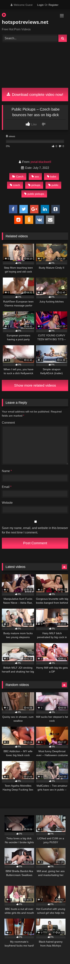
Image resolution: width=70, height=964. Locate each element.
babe (53, 176)
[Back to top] (58, 953)
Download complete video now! (37, 95)
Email (6, 486)
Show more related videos (35, 385)
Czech (20, 176)
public (55, 185)
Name (7, 471)
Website (7, 502)
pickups (35, 185)
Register (53, 4)
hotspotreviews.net (24, 22)
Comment (8, 422)
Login (40, 4)
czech (16, 185)
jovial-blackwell (41, 161)
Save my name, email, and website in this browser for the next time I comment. (35, 530)
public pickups (35, 193)
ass (37, 176)
